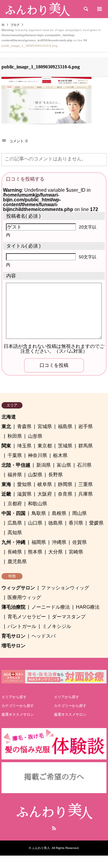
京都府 (15, 503)
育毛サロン (14, 636)
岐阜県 (45, 484)
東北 (6, 426)
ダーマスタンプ (69, 616)
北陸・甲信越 (16, 465)
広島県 (15, 522)
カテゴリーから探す (18, 706)
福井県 (15, 474)
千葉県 (15, 455)
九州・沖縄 (14, 542)
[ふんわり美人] (37, 9)
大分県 (55, 551)
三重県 (85, 484)
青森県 (24, 426)
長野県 (55, 474)
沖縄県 (59, 542)
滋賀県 (24, 494)
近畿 (6, 494)
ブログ (15, 25)
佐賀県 (79, 542)
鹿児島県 (17, 561)
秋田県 (15, 436)
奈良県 (65, 494)
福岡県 (39, 542)
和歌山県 (37, 503)
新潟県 (43, 465)
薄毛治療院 (14, 607)
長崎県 (15, 551)
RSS (54, 828)
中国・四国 (14, 513)
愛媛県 (96, 522)
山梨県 (35, 474)
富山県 (64, 465)
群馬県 (85, 445)
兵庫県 (85, 494)
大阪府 (45, 494)
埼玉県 (24, 445)
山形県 (35, 436)
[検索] (85, 9)
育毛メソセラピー (27, 616)
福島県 (65, 426)
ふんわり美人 (41, 848)
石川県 (84, 465)
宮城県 (45, 426)
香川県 (76, 522)
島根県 (59, 513)
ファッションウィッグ (65, 587)
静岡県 (65, 484)
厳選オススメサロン (18, 714)
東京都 (45, 445)
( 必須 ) (23, 216)
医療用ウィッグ (24, 597)
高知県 (15, 532)
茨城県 (65, 445)
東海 (6, 484)
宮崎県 (76, 551)
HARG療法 (88, 607)
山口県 (35, 522)
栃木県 (60, 455)
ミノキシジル (56, 626)
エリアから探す (14, 697)
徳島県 (55, 522)
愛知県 (24, 484)
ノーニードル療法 (51, 607)
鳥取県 (39, 513)
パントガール (22, 626)
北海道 (9, 416)
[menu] (99, 9)
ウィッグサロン (18, 587)
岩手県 (85, 426)
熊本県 (35, 551)
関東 (6, 445)
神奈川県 (37, 455)
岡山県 (79, 513)
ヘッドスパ (44, 636)
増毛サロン (14, 645)
